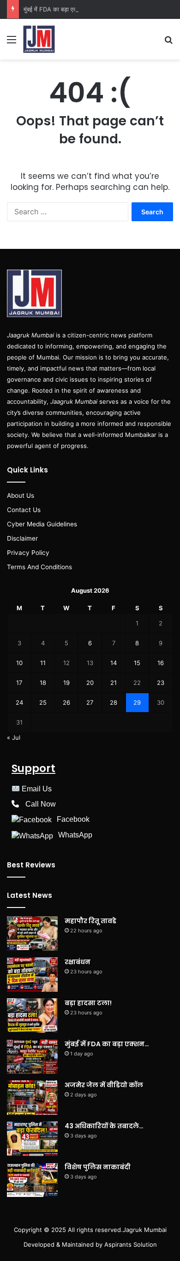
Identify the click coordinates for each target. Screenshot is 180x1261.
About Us (20, 495)
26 (66, 702)
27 (89, 702)
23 (160, 682)
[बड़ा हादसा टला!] (32, 1015)
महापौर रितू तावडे (90, 920)
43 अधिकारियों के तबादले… (104, 1126)
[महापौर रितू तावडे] (32, 933)
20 (90, 682)
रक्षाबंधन (77, 961)
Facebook (73, 819)
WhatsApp (75, 835)
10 (19, 662)
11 (43, 662)
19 (66, 682)
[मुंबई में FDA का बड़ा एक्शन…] (32, 1056)
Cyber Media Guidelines (42, 524)
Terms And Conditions (39, 567)
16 (160, 662)
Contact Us (24, 509)
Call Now (40, 804)
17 (19, 682)
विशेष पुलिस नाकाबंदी (98, 1167)
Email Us (37, 789)
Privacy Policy (28, 552)
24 (19, 702)
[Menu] (11, 42)
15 (137, 662)
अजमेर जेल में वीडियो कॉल (104, 1085)
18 (43, 682)
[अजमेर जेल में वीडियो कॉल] (32, 1097)
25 (43, 702)
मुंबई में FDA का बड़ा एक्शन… (56, 9)
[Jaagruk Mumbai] (39, 39)
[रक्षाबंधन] (32, 974)
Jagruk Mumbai (145, 1229)
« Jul (13, 737)
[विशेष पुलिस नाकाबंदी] (32, 1179)
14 (113, 662)
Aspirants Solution (129, 1244)
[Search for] (168, 42)
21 (113, 682)
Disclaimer (22, 538)
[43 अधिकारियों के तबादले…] (32, 1138)
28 (113, 702)
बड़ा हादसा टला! (88, 1003)
